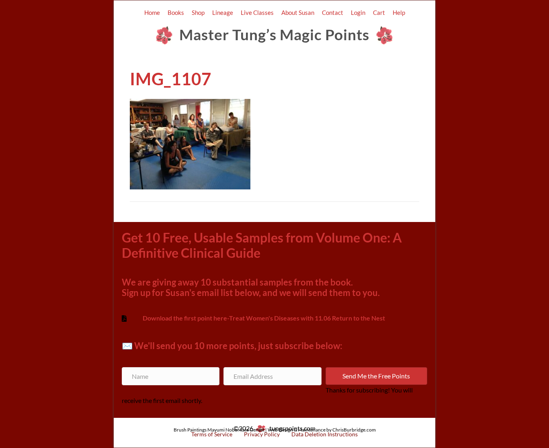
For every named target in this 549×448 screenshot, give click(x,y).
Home (152, 12)
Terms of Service (211, 434)
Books (176, 12)
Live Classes (257, 12)
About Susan (297, 12)
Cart (379, 12)
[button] (376, 376)
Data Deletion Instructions (324, 434)
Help (399, 12)
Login (358, 12)
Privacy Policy (262, 434)
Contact (332, 12)
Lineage (222, 12)
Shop (198, 12)
